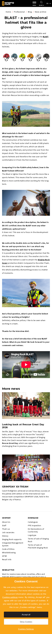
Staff (4, 525)
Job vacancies (8, 532)
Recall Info (6, 559)
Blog (30, 12)
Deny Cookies (26, 622)
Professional (19, 12)
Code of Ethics (8, 549)
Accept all (26, 614)
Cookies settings (10, 597)
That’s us (6, 529)
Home (8, 12)
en (47, 3)
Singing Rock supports (11, 539)
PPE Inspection (34, 525)
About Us (6, 522)
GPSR (4, 556)
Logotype (32, 535)
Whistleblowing (9, 552)
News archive (40, 12)
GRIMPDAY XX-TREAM (15, 486)
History (5, 536)
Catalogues (33, 522)
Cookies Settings (26, 629)
